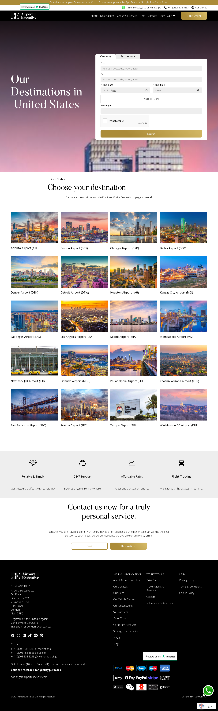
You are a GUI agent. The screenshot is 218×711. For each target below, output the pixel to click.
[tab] (105, 56)
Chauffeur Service (127, 16)
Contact (152, 16)
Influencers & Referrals (159, 603)
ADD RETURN (151, 98)
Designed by (194, 696)
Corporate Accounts (124, 625)
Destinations (107, 16)
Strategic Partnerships (125, 631)
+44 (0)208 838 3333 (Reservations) (31, 649)
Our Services (120, 586)
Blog (115, 644)
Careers (150, 597)
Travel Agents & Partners (155, 588)
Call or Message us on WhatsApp (143, 7)
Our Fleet (118, 593)
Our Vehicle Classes (124, 599)
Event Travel (120, 618)
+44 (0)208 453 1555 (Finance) (28, 652)
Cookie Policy (186, 593)
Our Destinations (123, 605)
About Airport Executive (126, 580)
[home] (23, 16)
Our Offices (201, 7)
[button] (172, 15)
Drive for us (153, 580)
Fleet (142, 16)
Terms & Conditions (190, 586)
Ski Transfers (120, 612)
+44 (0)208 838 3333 (178, 7)
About (94, 16)
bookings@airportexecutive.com (29, 677)
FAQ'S (116, 637)
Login (162, 16)
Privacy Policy (186, 580)
